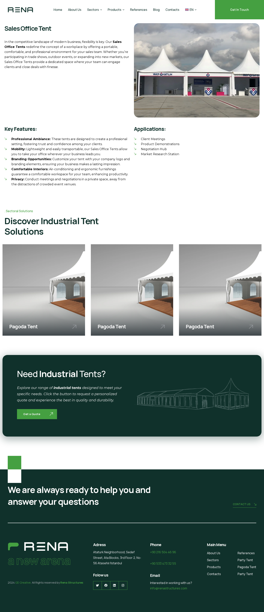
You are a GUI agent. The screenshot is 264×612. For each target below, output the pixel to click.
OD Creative (23, 582)
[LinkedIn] (114, 585)
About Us (74, 10)
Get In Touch (239, 10)
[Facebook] (106, 585)
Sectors (93, 10)
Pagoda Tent (247, 567)
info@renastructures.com (168, 588)
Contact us (241, 504)
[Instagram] (123, 585)
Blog (156, 10)
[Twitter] (97, 585)
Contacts (172, 10)
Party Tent (245, 560)
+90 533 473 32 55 (163, 563)
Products (114, 10)
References (138, 10)
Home (58, 10)
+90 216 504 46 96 (163, 552)
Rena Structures (71, 582)
